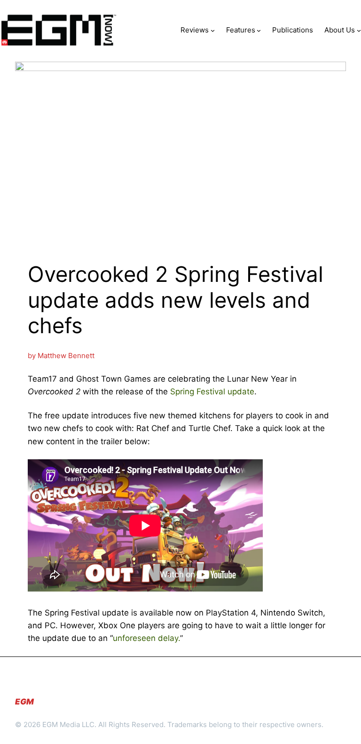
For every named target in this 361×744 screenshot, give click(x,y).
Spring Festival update (212, 391)
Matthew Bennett (66, 355)
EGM (24, 701)
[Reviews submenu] (213, 30)
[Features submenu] (259, 30)
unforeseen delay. (146, 638)
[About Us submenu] (359, 30)
